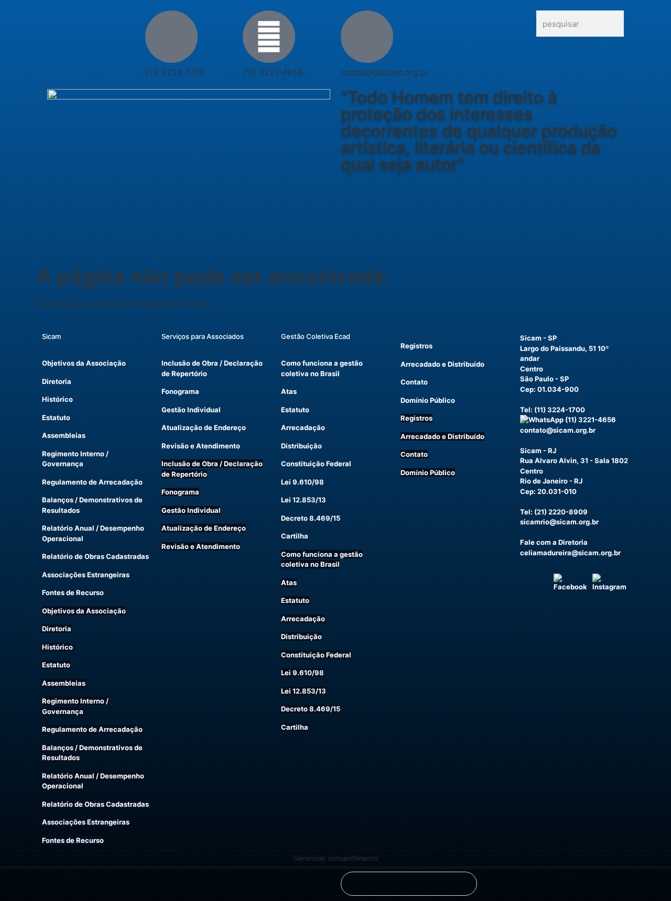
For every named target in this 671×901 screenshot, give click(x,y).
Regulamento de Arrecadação (92, 482)
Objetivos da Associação (84, 363)
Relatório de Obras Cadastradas (95, 556)
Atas (289, 391)
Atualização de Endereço (203, 427)
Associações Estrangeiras (85, 574)
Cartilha (294, 536)
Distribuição (301, 446)
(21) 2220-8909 (561, 512)
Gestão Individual (191, 409)
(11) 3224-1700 (559, 409)
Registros (416, 346)
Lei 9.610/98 (302, 482)
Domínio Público (428, 400)
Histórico (57, 399)
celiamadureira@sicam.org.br (570, 552)
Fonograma (180, 391)
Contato (414, 382)
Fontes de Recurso (73, 592)
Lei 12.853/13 (303, 500)
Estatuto (56, 417)
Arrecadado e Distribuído (442, 364)
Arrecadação (303, 427)
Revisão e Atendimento (200, 446)
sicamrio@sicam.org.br (559, 522)
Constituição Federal (316, 463)
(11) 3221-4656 (590, 419)
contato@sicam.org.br (558, 430)
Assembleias (63, 435)
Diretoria (56, 381)
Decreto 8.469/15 (310, 518)
